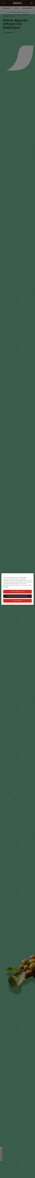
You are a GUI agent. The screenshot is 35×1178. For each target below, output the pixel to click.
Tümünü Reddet (17, 600)
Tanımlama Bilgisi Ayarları (17, 591)
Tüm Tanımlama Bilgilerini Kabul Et (17, 596)
